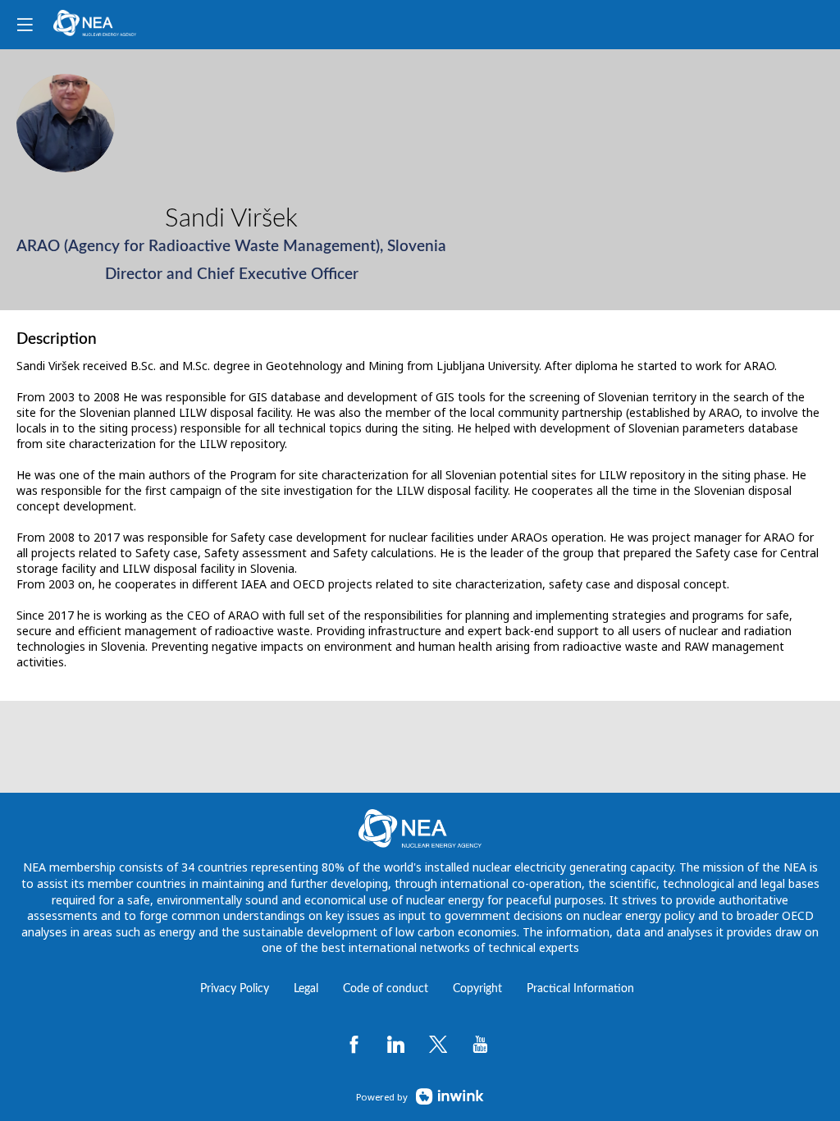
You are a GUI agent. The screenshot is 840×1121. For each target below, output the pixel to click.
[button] (24, 24)
